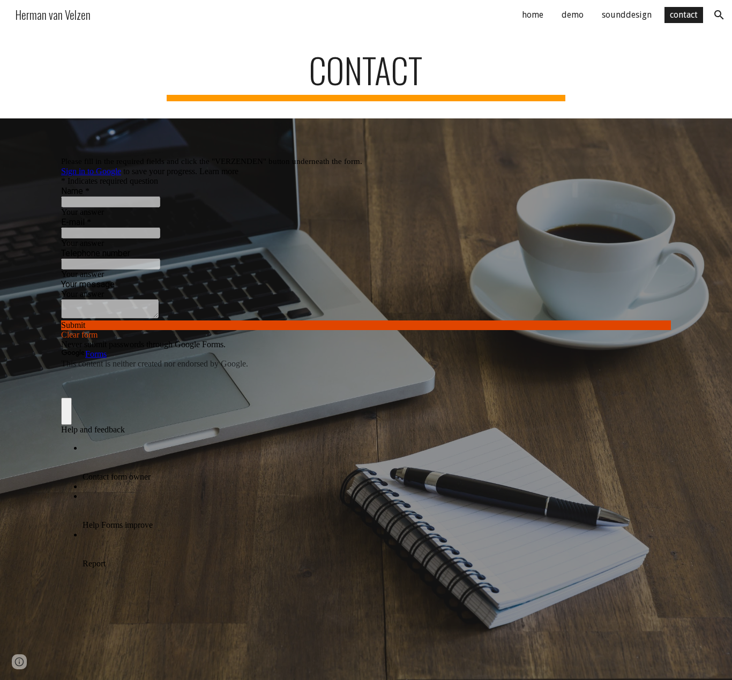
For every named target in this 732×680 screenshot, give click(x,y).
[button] (719, 15)
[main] (366, 75)
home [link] (532, 15)
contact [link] (684, 15)
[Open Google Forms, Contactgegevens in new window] (655, 145)
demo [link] (573, 15)
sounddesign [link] (627, 15)
